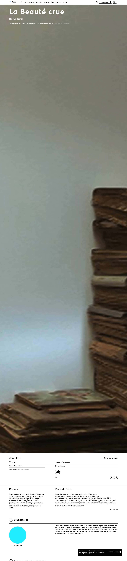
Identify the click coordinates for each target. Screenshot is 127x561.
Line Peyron (25, 470)
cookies (103, 551)
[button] (97, 2)
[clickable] (57, 472)
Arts (56, 477)
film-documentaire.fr (62, 24)
